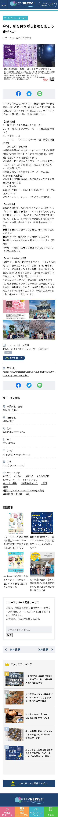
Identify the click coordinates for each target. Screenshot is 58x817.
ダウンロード (16, 357)
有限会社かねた (24, 37)
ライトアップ (31, 479)
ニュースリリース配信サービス (31, 783)
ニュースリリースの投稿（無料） (47, 4)
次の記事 (43, 649)
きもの (30, 476)
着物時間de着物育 (13, 494)
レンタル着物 (10, 483)
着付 (45, 483)
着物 (6, 486)
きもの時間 (44, 476)
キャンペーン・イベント (15, 17)
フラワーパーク (11, 479)
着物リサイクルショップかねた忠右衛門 (24, 490)
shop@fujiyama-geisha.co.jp (16, 454)
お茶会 (7, 476)
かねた (18, 476)
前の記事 (15, 649)
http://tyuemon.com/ (13, 465)
